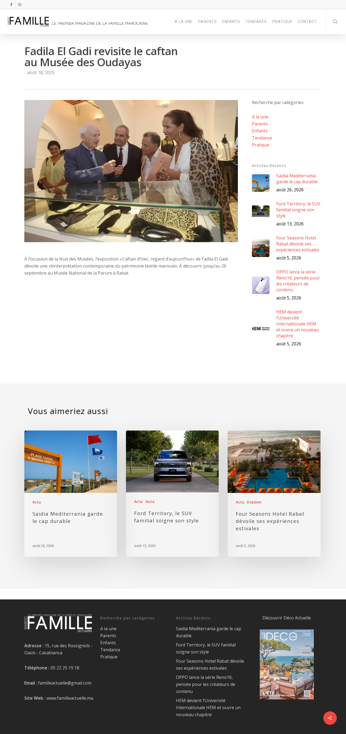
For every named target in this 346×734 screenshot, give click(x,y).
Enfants (260, 131)
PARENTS (207, 22)
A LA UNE (184, 22)
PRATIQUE (282, 22)
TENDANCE (256, 22)
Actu (36, 502)
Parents (260, 124)
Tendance (262, 138)
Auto (150, 501)
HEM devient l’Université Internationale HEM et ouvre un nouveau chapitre (208, 708)
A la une (260, 117)
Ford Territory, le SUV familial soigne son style (206, 648)
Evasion (254, 502)
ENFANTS (231, 22)
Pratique (260, 145)
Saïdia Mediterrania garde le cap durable (208, 632)
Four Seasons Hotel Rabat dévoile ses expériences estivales (210, 664)
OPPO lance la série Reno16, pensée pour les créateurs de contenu (205, 684)
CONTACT (307, 22)
